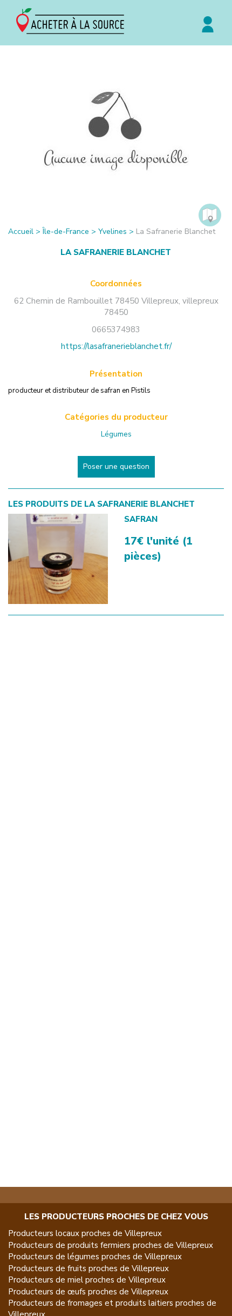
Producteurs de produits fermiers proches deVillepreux (110, 1245)
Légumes (116, 434)
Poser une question (116, 466)
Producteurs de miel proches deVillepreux (87, 1279)
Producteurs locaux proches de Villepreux (85, 1233)
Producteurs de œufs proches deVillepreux (88, 1291)
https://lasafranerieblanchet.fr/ (116, 346)
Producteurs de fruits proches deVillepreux (88, 1268)
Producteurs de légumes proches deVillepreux (95, 1256)
